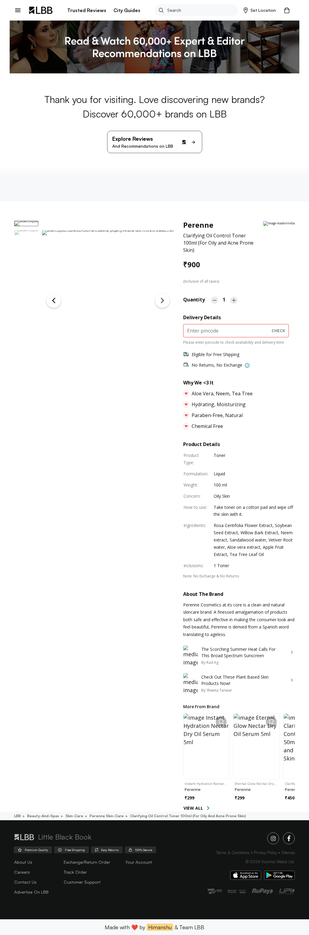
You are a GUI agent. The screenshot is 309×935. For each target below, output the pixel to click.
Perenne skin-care (107, 816)
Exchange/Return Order (87, 862)
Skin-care (74, 816)
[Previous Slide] (53, 300)
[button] (259, 10)
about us (23, 862)
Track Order (75, 872)
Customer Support (82, 882)
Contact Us (25, 882)
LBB (17, 816)
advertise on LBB (31, 892)
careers (22, 872)
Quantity (194, 299)
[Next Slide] (162, 300)
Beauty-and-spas (43, 816)
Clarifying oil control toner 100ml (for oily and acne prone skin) (188, 816)
